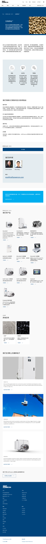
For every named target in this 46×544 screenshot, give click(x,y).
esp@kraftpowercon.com (14, 177)
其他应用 (24, 5)
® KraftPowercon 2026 (7, 539)
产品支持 (23, 508)
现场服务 (4, 521)
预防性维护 (5, 508)
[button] (43, 2)
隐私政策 (23, 539)
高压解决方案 (24, 492)
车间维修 (4, 518)
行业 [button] (23, 2)
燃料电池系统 (5, 503)
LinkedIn (23, 514)
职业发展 (4, 532)
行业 (3, 14)
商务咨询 (23, 512)
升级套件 (4, 510)
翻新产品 (4, 512)
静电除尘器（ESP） (40, 5)
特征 (2, 5)
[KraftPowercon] (5, 2)
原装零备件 (5, 514)
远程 (3, 523)
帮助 (8, 5)
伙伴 (13, 5)
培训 (3, 516)
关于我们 (39, 2)
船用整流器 (24, 496)
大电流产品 (24, 494)
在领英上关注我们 (8, 475)
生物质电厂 (17, 14)
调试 (3, 519)
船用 (3, 501)
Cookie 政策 (5, 541)
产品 (18, 5)
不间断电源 (5, 500)
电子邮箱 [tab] (23, 149)
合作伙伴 (23, 510)
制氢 (3, 498)
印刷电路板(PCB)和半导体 (7, 494)
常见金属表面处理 (6, 492)
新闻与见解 (5, 530)
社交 (30, 5)
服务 (30, 2)
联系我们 (34, 2)
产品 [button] (26, 2)
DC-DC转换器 (24, 500)
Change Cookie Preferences (27, 541)
